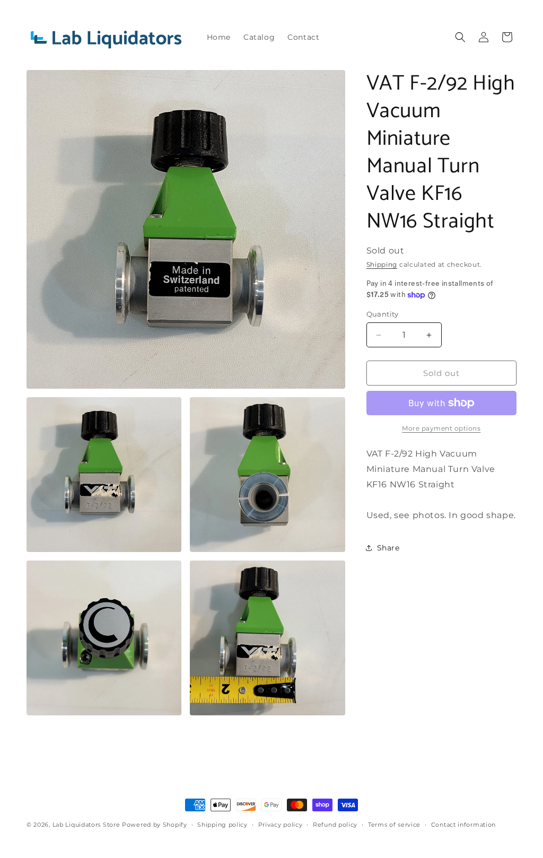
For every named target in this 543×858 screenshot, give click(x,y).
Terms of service (394, 824)
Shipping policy (222, 824)
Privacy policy (280, 824)
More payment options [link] (441, 428)
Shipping (382, 264)
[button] (460, 37)
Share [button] (388, 548)
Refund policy (335, 824)
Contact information (463, 824)
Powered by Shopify (154, 824)
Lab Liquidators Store (86, 824)
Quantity (382, 314)
